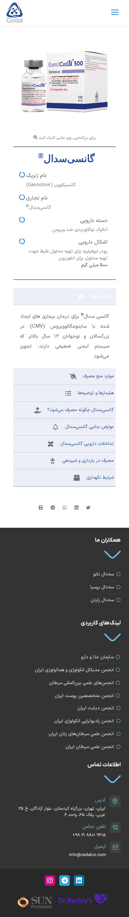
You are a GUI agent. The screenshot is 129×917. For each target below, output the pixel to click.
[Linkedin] (79, 880)
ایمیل (100, 846)
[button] (88, 508)
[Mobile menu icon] (114, 12)
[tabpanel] (64, 336)
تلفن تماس (94, 827)
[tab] (64, 296)
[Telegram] (64, 880)
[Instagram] (50, 880)
